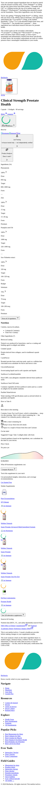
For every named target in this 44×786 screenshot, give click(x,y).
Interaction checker (11, 769)
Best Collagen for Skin (13, 736)
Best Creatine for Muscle (13, 738)
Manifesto (8, 690)
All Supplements (10, 725)
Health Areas (9, 719)
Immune (13, 133)
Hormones (5, 133)
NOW (3, 95)
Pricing (7, 705)
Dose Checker (10, 754)
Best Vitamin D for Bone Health (16, 740)
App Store (8, 692)
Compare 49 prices (7, 469)
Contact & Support (11, 703)
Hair (18, 133)
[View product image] (9, 86)
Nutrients (8, 723)
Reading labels (10, 767)
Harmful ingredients (12, 773)
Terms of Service (11, 707)
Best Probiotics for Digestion (15, 742)
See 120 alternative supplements (12, 615)
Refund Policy (10, 710)
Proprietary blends (11, 775)
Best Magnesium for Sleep (14, 734)
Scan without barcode (12, 779)
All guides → (9, 780)
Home (7, 688)
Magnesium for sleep (12, 765)
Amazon (10, 114)
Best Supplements (11, 721)
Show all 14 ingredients (9, 318)
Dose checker (9, 771)
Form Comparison (11, 756)
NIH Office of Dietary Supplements (13, 626)
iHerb (3, 114)
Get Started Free (6, 482)
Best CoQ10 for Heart (12, 744)
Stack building (10, 777)
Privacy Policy (10, 708)
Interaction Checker (11, 752)
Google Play (9, 694)
